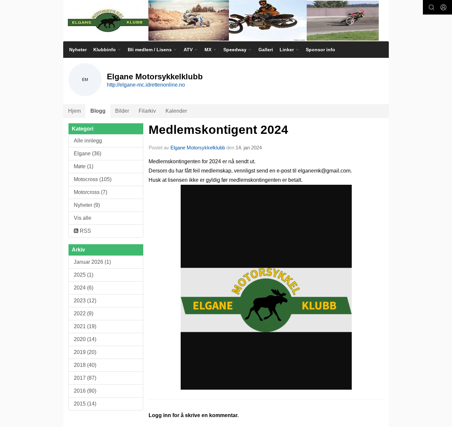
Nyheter (78, 49)
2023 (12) (85, 300)
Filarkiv (147, 111)
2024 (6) (83, 288)
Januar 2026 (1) (92, 262)
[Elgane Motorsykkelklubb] (226, 20)
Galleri (265, 49)
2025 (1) (83, 275)
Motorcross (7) (90, 192)
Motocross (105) (93, 179)
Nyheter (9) (87, 205)
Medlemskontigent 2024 (218, 129)
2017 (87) (85, 378)
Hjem (74, 111)
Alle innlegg (88, 140)
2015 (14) (85, 404)
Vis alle (82, 218)
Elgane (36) (87, 153)
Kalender (176, 111)
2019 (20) (85, 352)
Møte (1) (83, 166)
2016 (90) (85, 391)
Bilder (122, 111)
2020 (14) (85, 339)
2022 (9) (83, 313)
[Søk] (431, 7)
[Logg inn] (443, 7)
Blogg (98, 111)
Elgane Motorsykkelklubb (197, 147)
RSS (84, 231)
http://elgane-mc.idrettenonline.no (146, 85)
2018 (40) (85, 365)
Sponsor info (320, 49)
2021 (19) (85, 326)
